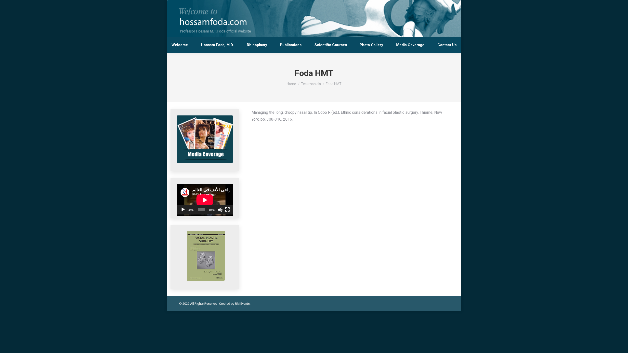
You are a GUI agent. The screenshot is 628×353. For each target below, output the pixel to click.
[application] (205, 199)
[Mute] (220, 209)
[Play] (183, 209)
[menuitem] (180, 45)
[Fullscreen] (227, 209)
